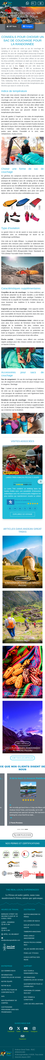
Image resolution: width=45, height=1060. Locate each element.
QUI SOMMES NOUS (8, 971)
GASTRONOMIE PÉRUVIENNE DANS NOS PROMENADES (10, 1009)
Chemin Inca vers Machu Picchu (13, 78)
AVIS (2, 996)
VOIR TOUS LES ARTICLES (22, 758)
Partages (28, 26)
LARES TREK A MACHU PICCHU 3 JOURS (22, 477)
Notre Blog (6, 985)
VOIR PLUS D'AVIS (23, 835)
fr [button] (33, 3)
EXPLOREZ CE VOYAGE (22, 514)
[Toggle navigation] (40, 3)
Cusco (21, 66)
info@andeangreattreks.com (10, 940)
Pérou (16, 68)
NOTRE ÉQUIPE (6, 981)
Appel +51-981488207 (11, 934)
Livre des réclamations (33, 1004)
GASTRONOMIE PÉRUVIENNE (22, 695)
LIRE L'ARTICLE (22, 578)
